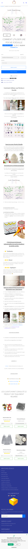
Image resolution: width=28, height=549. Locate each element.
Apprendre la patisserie (5, 480)
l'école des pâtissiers (5, 478)
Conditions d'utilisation (5, 482)
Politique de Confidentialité (6, 485)
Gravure (2, 60)
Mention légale (4, 472)
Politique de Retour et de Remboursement (9, 487)
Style (2, 54)
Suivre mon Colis (4, 474)
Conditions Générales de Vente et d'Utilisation (9, 489)
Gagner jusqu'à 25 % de (14, 531)
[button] (7, 421)
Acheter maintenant (13, 71)
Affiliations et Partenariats (6, 484)
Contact (6, 366)
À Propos (3, 470)
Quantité (22, 54)
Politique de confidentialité (12, 542)
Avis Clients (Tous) (4, 476)
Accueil (2, 6)
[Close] (26, 534)
